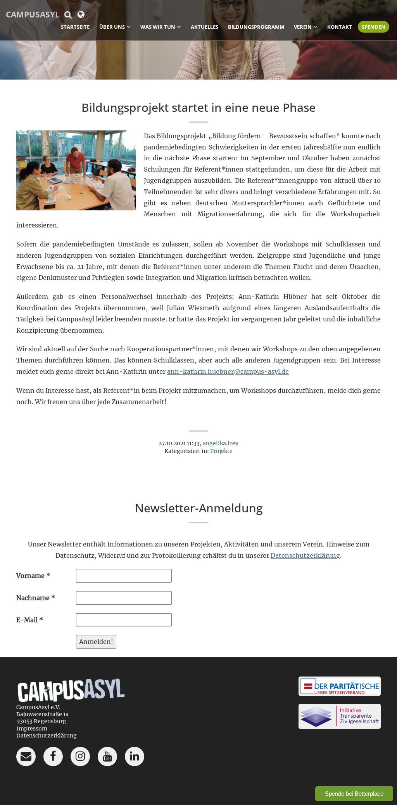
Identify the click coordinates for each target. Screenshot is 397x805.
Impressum (31, 728)
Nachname (35, 598)
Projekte (221, 451)
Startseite (75, 26)
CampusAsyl (33, 14)
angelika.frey (220, 443)
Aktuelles (204, 26)
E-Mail (29, 620)
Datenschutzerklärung (305, 555)
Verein (303, 26)
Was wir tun (157, 26)
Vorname (33, 575)
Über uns (112, 26)
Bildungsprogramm (256, 26)
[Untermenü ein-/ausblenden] (129, 26)
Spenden (373, 26)
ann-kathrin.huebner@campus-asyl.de (228, 371)
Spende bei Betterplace (354, 793)
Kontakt (339, 26)
